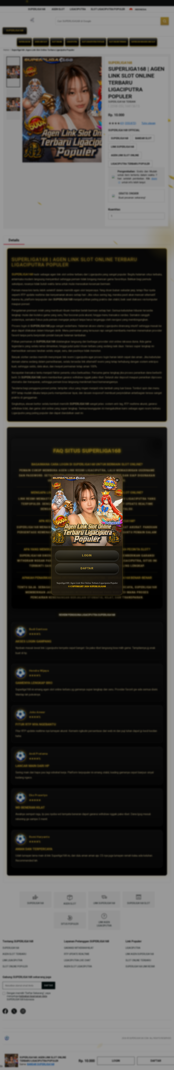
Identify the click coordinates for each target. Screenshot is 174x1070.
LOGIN (87, 555)
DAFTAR (87, 568)
